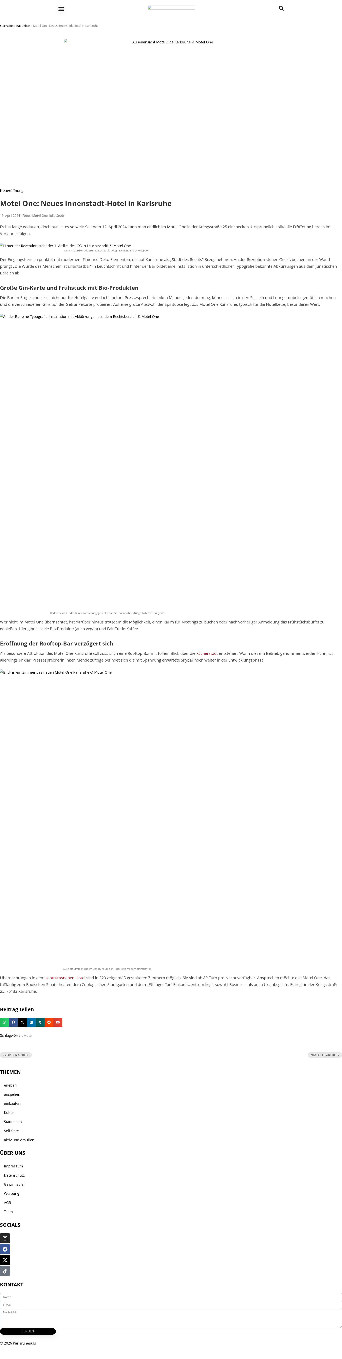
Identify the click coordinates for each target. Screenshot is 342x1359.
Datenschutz (14, 1175)
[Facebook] (5, 1249)
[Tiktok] (5, 1271)
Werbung (11, 1193)
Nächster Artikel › (325, 1055)
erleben (10, 1085)
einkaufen (12, 1103)
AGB (7, 1202)
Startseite (6, 26)
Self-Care (11, 1130)
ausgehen (12, 1094)
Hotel (28, 1035)
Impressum (13, 1166)
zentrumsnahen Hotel (65, 977)
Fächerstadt (207, 653)
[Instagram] (5, 1238)
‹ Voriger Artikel (16, 1055)
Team (8, 1211)
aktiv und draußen (19, 1139)
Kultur (9, 1112)
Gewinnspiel (14, 1184)
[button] (4, 1022)
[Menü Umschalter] (61, 9)
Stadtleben (23, 26)
